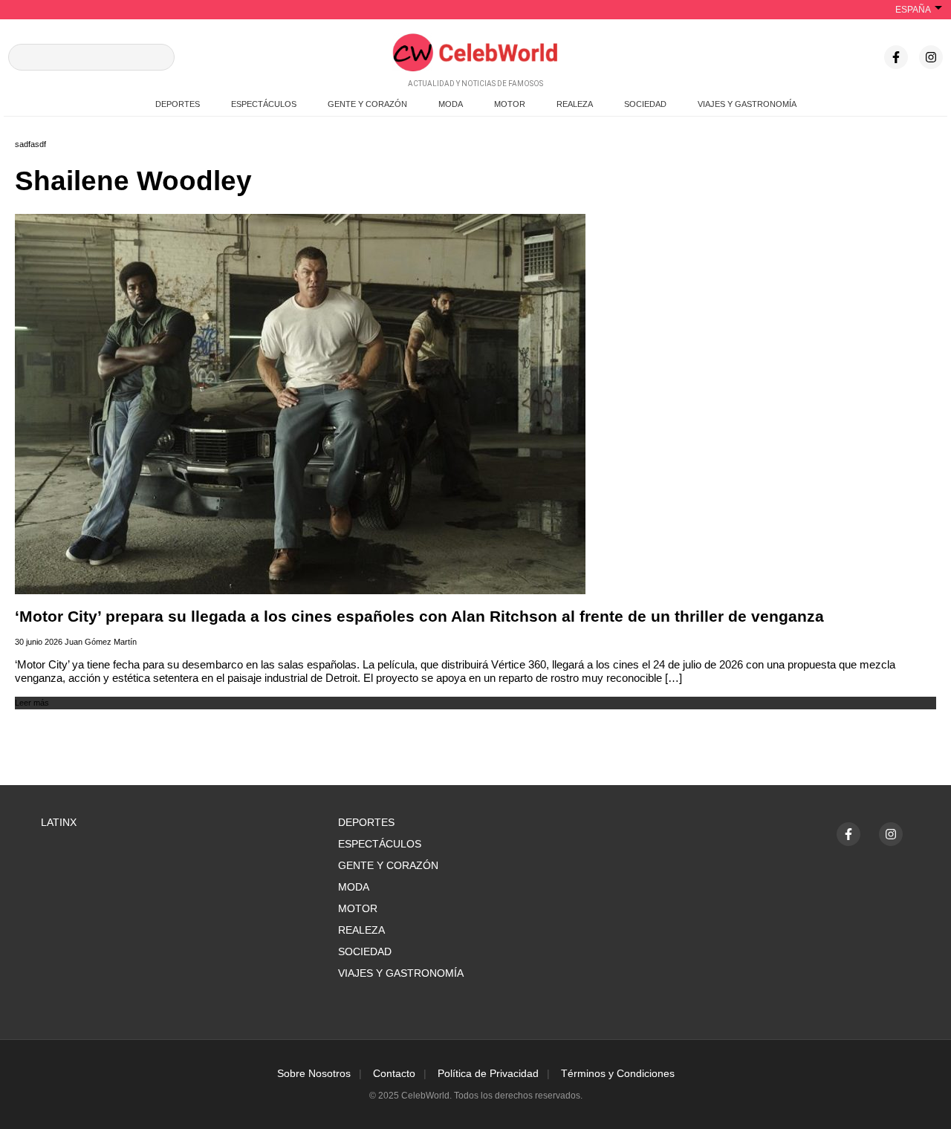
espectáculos (263, 104)
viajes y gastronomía (747, 104)
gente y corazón (367, 104)
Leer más (32, 702)
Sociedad (365, 951)
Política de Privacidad (488, 1073)
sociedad (645, 104)
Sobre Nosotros (314, 1073)
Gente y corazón (388, 865)
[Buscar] (157, 57)
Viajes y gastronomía (401, 973)
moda (450, 104)
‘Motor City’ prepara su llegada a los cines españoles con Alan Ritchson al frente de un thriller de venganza (419, 616)
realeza (574, 104)
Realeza (361, 930)
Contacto (394, 1073)
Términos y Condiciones (618, 1073)
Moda (353, 887)
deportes (177, 104)
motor (509, 104)
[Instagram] (931, 57)
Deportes (366, 822)
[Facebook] (896, 57)
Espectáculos (379, 844)
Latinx (59, 822)
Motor (357, 908)
